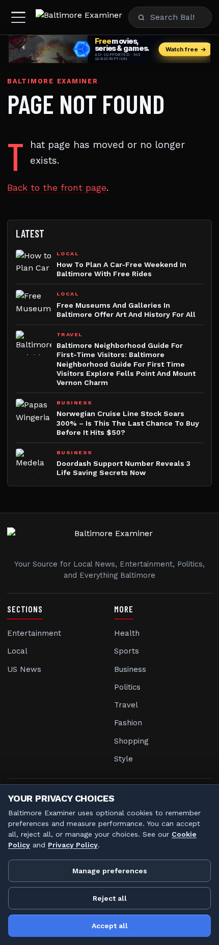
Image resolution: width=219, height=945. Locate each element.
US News (24, 669)
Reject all (110, 898)
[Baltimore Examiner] (79, 17)
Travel (126, 705)
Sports (126, 651)
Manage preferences (109, 871)
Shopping (131, 741)
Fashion (128, 722)
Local (17, 651)
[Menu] (18, 17)
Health (127, 633)
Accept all (110, 926)
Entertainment (34, 633)
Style (123, 758)
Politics (127, 687)
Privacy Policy (73, 845)
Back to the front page (56, 188)
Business (130, 669)
